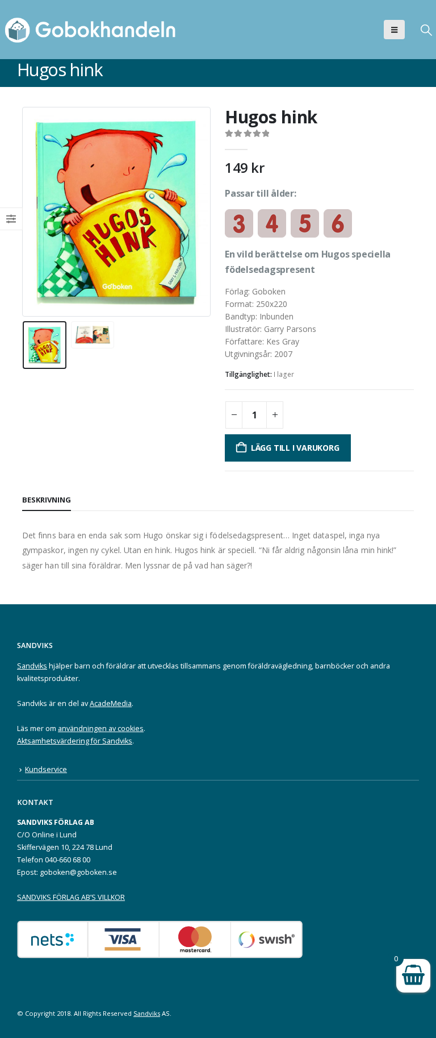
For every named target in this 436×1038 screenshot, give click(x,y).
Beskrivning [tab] (46, 500)
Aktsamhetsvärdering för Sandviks (74, 741)
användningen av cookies (101, 728)
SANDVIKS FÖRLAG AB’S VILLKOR (71, 897)
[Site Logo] (94, 29)
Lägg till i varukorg (295, 447)
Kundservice (46, 769)
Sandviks (32, 666)
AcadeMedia (111, 703)
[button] (394, 29)
